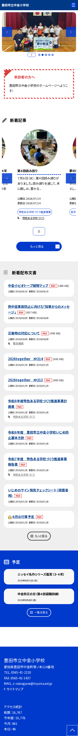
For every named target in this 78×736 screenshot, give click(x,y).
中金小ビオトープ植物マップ (28, 285)
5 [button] (53, 55)
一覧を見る (41, 612)
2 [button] (43, 55)
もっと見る (37, 246)
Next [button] (71, 32)
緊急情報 (18, 343)
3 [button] (46, 55)
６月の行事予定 (23, 516)
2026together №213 (26, 380)
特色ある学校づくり (33, 218)
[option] (39, 32)
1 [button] (39, 55)
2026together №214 (26, 358)
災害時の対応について (24, 333)
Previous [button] (7, 32)
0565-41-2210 (21, 672)
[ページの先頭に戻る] (72, 730)
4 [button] (49, 55)
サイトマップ (14, 689)
